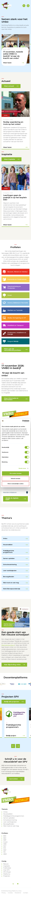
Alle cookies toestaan (15, 473)
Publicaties (7, 868)
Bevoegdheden (8, 824)
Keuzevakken (8, 814)
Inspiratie (6, 866)
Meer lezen (7, 63)
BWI (4, 836)
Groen (5, 842)
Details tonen (22, 468)
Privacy (4, 892)
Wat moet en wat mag (11, 826)
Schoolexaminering (10, 820)
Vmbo (5, 812)
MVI (4, 848)
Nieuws (6, 864)
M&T (4, 850)
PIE (4, 852)
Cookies (10, 892)
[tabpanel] (15, 50)
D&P (4, 840)
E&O (4, 838)
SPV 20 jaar (7, 872)
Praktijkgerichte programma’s (13, 816)
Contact (25, 892)
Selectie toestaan (15, 478)
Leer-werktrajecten (10, 822)
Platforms (6, 874)
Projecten (6, 876)
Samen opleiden (9, 818)
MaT (4, 846)
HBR (4, 844)
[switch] (27, 452)
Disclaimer (18, 892)
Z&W (5, 854)
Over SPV (6, 870)
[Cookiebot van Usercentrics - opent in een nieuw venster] (22, 421)
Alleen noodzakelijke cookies (15, 483)
